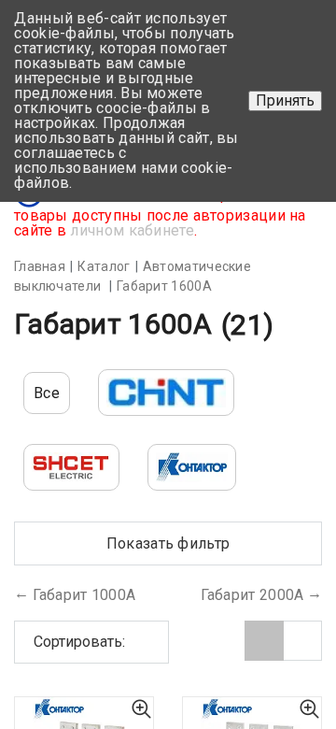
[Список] (302, 641)
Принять (285, 100)
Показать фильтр (168, 543)
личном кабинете (132, 230)
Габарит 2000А (252, 595)
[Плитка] (264, 641)
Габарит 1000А (84, 595)
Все (47, 393)
